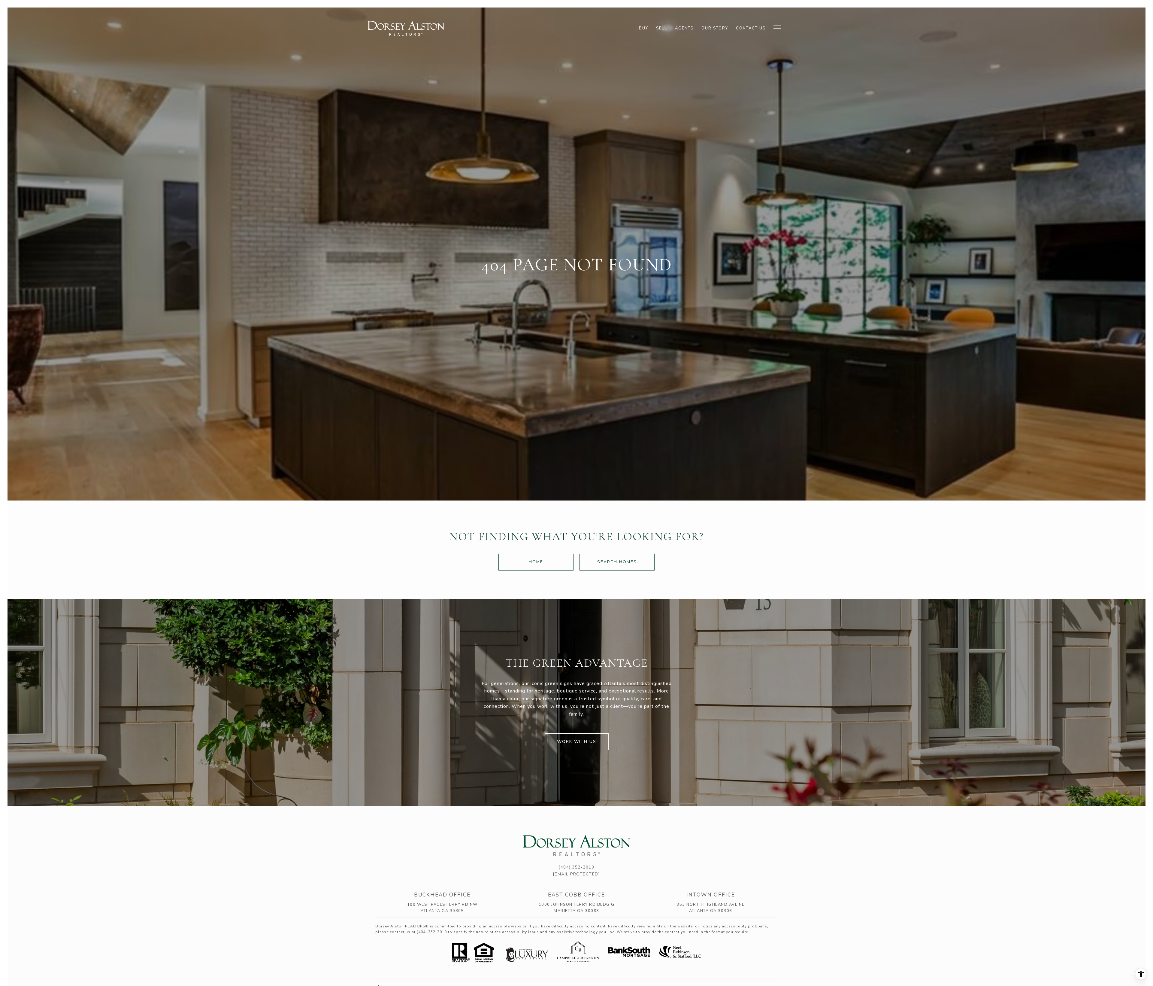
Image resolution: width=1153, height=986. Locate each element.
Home (536, 562)
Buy (643, 28)
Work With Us (576, 741)
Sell (661, 28)
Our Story (714, 28)
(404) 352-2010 (576, 867)
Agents (684, 28)
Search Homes (617, 562)
